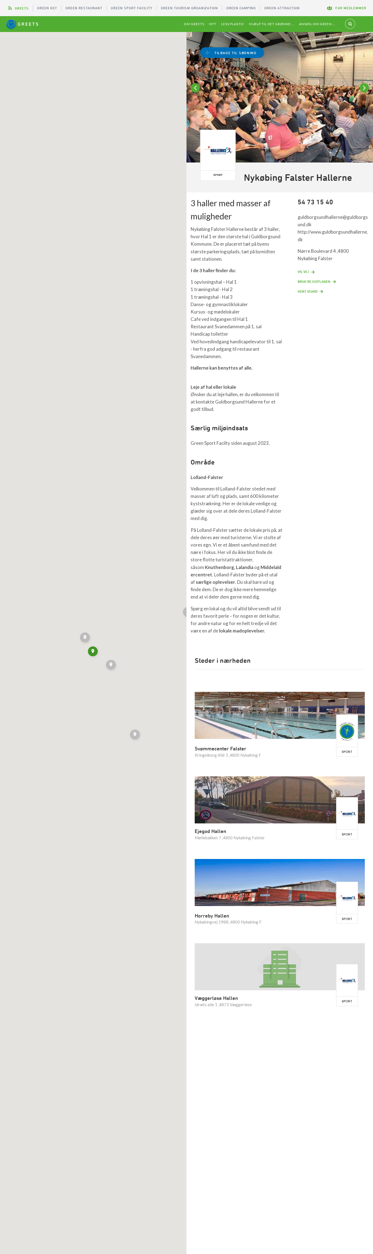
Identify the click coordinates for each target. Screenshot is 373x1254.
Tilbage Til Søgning (235, 53)
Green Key (47, 8)
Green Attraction (282, 8)
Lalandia (244, 567)
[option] (280, 98)
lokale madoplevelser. (242, 631)
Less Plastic (232, 24)
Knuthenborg (219, 567)
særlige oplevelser (215, 582)
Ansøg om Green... (317, 24)
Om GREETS (194, 24)
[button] (111, 665)
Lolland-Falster (207, 477)
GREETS (22, 8)
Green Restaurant (84, 8)
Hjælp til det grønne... (271, 24)
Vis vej (303, 271)
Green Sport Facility (131, 8)
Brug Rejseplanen (314, 281)
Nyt (212, 24)
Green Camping (241, 8)
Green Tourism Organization (189, 8)
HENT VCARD (308, 291)
